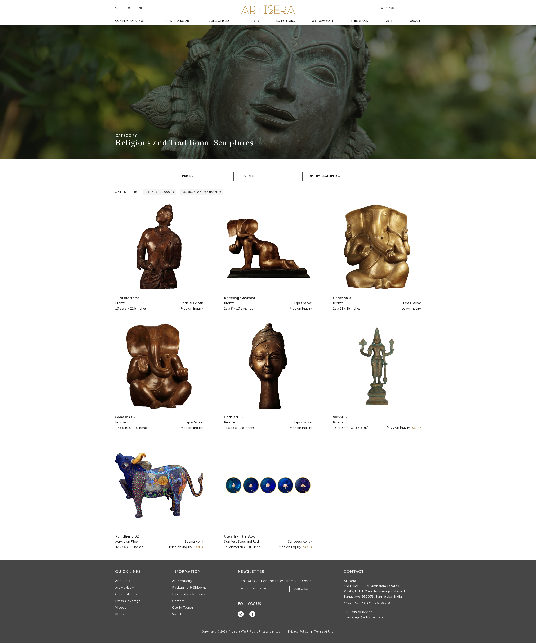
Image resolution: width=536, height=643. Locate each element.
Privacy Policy (298, 631)
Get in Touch (182, 608)
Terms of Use (324, 631)
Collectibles (219, 20)
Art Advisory (323, 20)
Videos (120, 608)
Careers (178, 601)
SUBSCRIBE (301, 588)
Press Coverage (128, 601)
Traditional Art (177, 20)
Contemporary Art (131, 20)
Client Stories (126, 594)
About (415, 20)
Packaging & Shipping (189, 587)
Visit (389, 20)
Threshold (359, 20)
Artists (253, 20)
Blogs (119, 614)
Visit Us (178, 614)
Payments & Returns (188, 594)
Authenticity (182, 581)
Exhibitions (285, 20)
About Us (122, 581)
